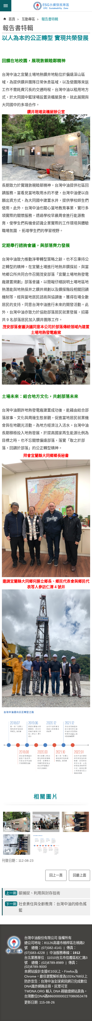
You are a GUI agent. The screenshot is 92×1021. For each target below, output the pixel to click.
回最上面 (79, 875)
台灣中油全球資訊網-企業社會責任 (51, 5)
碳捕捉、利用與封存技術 (39, 893)
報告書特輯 (50, 19)
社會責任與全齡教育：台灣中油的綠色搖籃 (53, 907)
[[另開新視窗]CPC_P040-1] (75, 822)
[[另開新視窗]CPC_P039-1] (16, 822)
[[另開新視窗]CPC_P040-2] (16, 844)
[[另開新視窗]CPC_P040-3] (46, 844)
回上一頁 (56, 875)
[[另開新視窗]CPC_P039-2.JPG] (46, 822)
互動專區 (28, 19)
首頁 (11, 19)
